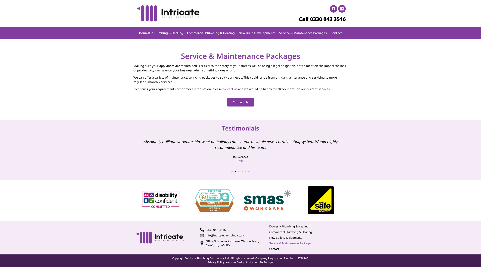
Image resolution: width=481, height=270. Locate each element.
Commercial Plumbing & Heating (211, 33)
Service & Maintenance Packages (303, 33)
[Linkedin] (342, 9)
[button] (137, 151)
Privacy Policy (216, 262)
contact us (229, 89)
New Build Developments (256, 33)
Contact (336, 33)
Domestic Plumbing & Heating (161, 33)
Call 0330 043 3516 (322, 18)
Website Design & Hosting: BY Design (249, 262)
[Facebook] (333, 9)
